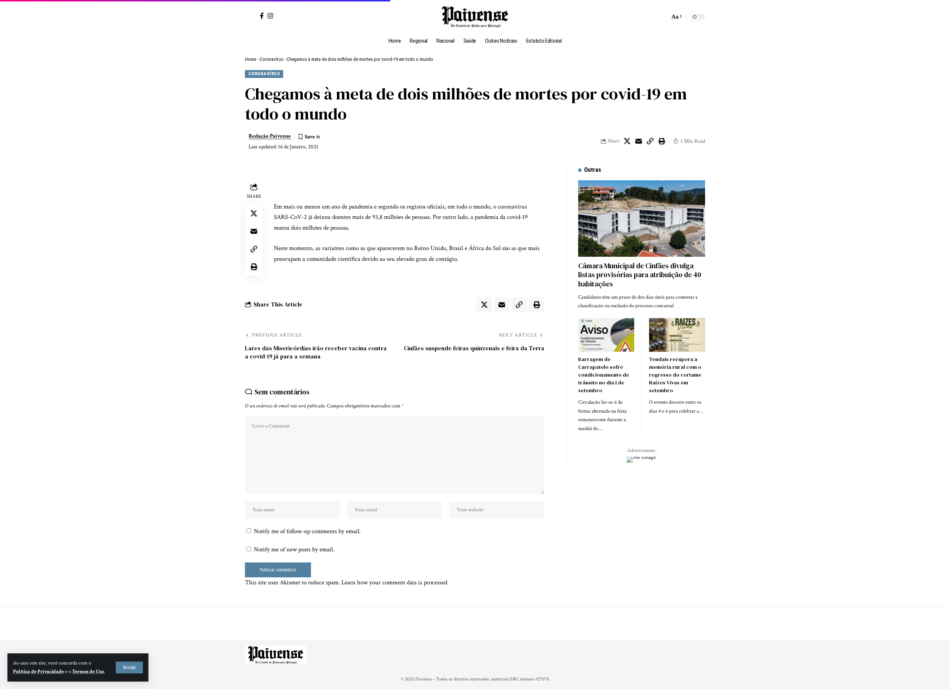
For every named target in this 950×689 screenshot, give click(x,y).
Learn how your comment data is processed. (395, 582)
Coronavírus (271, 59)
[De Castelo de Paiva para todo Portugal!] (474, 17)
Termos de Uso (88, 671)
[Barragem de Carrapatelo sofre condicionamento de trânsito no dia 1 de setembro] (606, 335)
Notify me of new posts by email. (294, 549)
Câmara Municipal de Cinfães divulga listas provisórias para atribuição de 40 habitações (639, 275)
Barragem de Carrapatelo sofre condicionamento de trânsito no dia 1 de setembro (603, 374)
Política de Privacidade (38, 671)
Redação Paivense (270, 136)
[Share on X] (627, 141)
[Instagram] (270, 16)
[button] (129, 667)
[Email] (638, 141)
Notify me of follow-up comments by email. (307, 531)
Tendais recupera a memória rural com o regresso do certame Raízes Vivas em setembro (675, 374)
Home (250, 59)
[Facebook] (262, 16)
